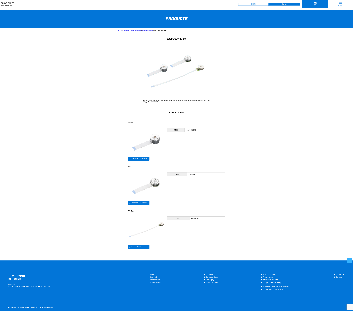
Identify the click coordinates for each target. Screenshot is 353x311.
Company (209, 274)
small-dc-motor (136, 30)
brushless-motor (147, 30)
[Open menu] (340, 4)
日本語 (253, 4)
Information (154, 277)
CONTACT (315, 5)
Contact (339, 277)
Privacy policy (268, 277)
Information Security (270, 280)
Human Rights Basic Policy (273, 289)
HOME (120, 30)
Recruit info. (340, 274)
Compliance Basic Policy (272, 282)
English (284, 4)
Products (126, 30)
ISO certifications (212, 282)
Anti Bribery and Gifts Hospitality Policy (277, 286)
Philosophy (210, 280)
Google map (45, 286)
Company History (212, 277)
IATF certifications (269, 274)
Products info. (155, 280)
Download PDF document (139, 158)
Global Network (156, 282)
